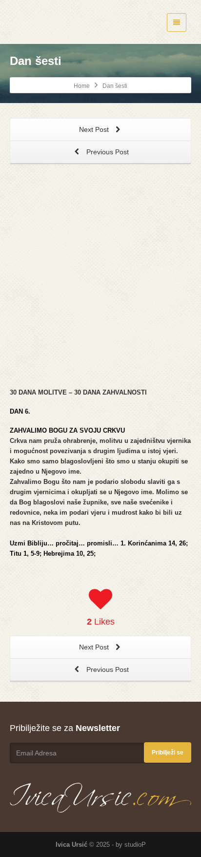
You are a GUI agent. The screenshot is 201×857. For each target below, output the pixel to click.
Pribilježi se (167, 752)
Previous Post (106, 152)
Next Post (95, 129)
